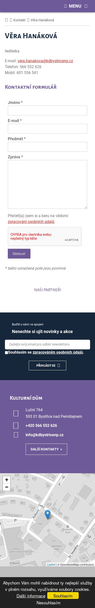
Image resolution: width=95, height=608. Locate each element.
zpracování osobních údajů (31, 221)
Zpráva (15, 157)
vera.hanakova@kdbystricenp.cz (45, 61)
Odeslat (19, 254)
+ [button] (6, 480)
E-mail (15, 120)
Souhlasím (63, 596)
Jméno (15, 102)
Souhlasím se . (46, 352)
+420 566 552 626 (41, 425)
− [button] (6, 487)
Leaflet (51, 564)
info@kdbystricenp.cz (45, 435)
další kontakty (45, 449)
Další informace (31, 596)
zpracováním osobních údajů (58, 352)
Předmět (17, 138)
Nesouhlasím (48, 602)
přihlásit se (46, 365)
